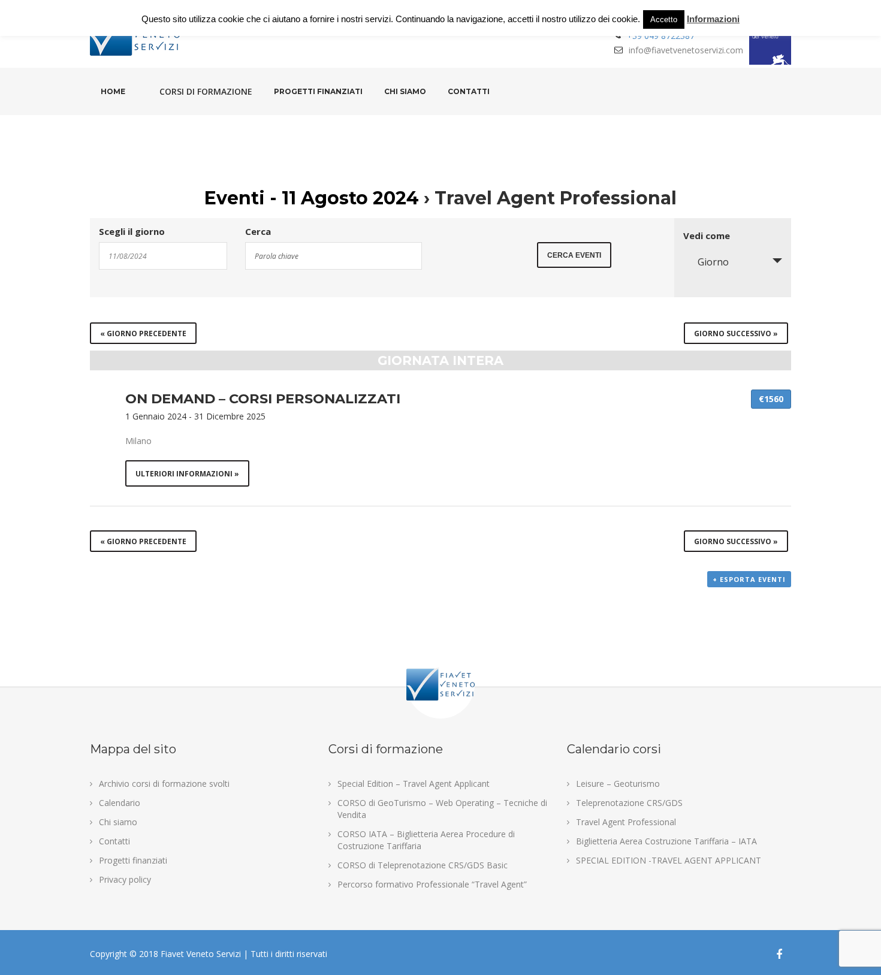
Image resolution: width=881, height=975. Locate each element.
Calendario (119, 802)
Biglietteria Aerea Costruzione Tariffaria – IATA (666, 841)
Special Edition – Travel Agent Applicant (413, 783)
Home (113, 91)
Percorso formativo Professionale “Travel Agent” (432, 884)
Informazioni (713, 19)
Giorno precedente (143, 333)
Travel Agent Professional (626, 822)
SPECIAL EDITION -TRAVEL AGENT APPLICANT (668, 860)
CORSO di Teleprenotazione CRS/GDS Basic (422, 865)
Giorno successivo (736, 333)
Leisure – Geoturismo (618, 783)
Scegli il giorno (132, 231)
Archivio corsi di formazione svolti (164, 783)
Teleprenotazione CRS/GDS (629, 802)
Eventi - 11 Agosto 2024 (311, 198)
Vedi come (706, 235)
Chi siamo (405, 91)
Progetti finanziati (318, 91)
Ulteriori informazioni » (187, 474)
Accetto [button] (663, 19)
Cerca (258, 231)
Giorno (713, 261)
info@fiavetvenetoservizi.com (686, 50)
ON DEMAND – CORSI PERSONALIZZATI (262, 398)
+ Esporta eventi (749, 579)
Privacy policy (125, 879)
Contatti (469, 91)
